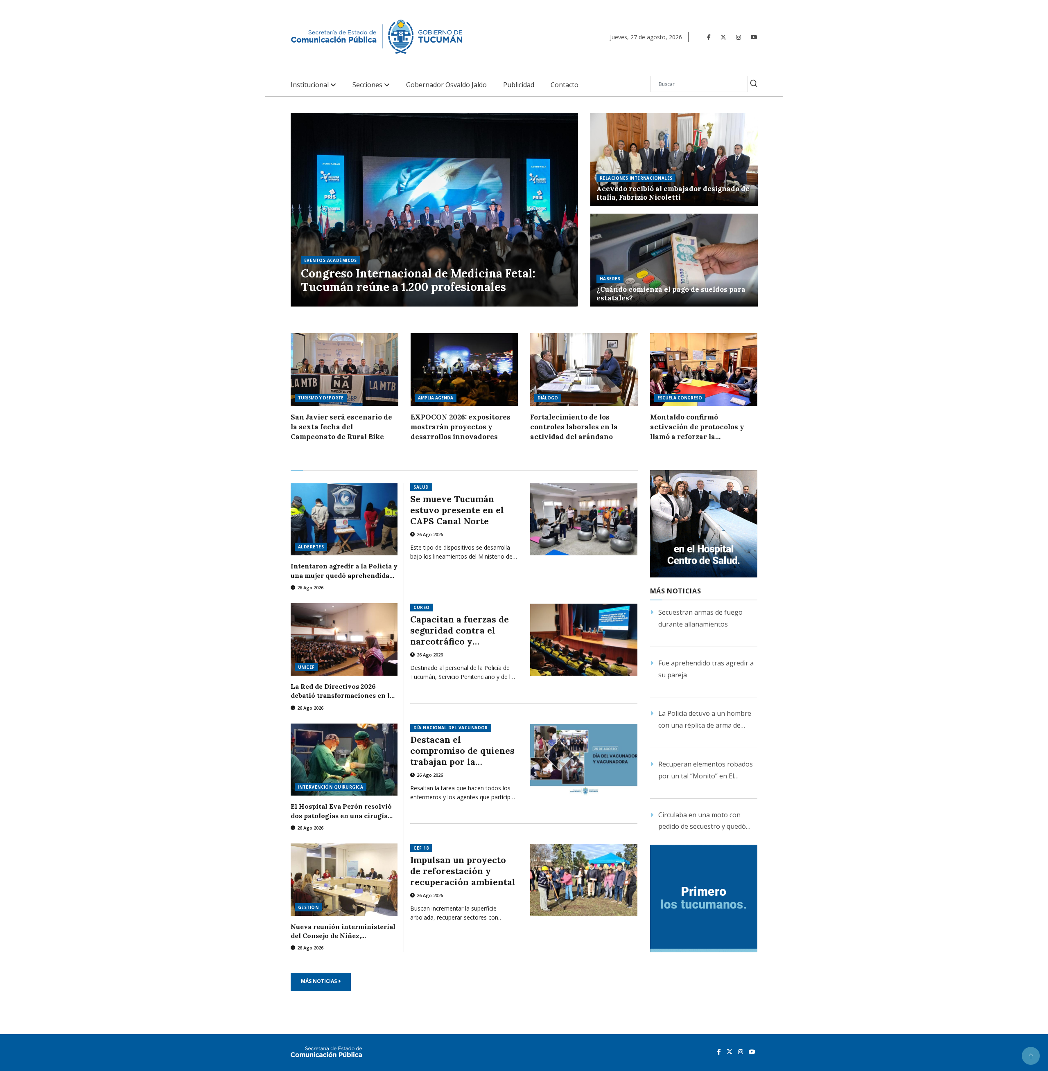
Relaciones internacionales (636, 178)
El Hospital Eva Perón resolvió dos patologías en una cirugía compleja (341, 811)
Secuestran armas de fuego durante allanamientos (700, 618)
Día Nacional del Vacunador (450, 728)
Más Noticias (319, 981)
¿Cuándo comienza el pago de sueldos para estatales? (670, 293)
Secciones (368, 85)
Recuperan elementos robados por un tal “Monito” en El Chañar (705, 771)
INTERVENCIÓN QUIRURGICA (330, 787)
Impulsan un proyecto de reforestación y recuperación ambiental (462, 871)
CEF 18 (421, 848)
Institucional (310, 85)
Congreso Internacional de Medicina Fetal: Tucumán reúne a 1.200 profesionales (418, 280)
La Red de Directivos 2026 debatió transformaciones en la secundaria (342, 691)
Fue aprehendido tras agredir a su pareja (706, 668)
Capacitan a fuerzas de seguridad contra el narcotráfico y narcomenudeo (459, 630)
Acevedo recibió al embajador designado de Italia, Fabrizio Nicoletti (673, 193)
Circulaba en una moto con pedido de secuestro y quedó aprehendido (702, 821)
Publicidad (518, 85)
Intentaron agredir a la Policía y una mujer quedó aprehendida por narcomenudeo (344, 571)
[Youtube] (754, 37)
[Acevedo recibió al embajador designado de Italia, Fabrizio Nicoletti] (674, 159)
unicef (306, 667)
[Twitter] (723, 37)
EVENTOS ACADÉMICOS (330, 260)
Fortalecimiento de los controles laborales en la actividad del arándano (574, 427)
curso (421, 607)
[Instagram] (738, 37)
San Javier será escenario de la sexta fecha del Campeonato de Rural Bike (341, 427)
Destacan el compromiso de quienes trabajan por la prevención (462, 750)
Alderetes (311, 547)
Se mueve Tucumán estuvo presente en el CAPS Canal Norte (457, 510)
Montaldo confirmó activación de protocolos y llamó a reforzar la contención (697, 427)
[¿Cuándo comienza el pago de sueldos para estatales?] (674, 260)
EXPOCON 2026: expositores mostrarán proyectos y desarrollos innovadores (460, 427)
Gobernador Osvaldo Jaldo (446, 85)
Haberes (610, 279)
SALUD (421, 487)
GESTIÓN (308, 907)
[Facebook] (709, 37)
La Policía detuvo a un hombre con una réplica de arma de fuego (704, 720)
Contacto (564, 85)
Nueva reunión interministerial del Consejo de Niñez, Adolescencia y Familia (343, 931)
